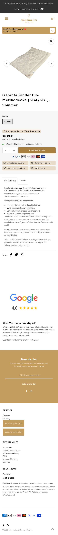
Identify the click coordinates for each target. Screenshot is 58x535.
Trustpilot (6, 474)
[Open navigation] (8, 18)
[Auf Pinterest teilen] (22, 255)
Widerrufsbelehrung (11, 453)
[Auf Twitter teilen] (16, 255)
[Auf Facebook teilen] (11, 255)
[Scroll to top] (52, 529)
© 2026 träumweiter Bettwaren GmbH (17, 530)
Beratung (6, 418)
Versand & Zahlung (10, 459)
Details (23, 180)
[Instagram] (31, 391)
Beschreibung (10, 180)
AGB (5, 456)
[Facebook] (26, 391)
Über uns (6, 415)
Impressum (7, 447)
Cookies (6, 462)
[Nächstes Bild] (51, 64)
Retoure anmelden (13, 423)
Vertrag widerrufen (13, 432)
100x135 (7, 121)
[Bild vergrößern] (51, 41)
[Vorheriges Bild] (7, 64)
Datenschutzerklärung (12, 450)
